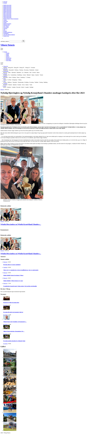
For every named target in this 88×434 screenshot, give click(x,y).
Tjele (4, 81)
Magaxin (5, 262)
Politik (7, 55)
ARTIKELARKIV (5, 41)
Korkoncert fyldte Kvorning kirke (11, 302)
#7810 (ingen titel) (7, 17)
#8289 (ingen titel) (7, 5)
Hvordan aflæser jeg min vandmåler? (12, 264)
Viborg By (5, 66)
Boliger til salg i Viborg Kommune (10, 18)
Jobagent (5, 28)
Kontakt (5, 2)
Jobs (4, 29)
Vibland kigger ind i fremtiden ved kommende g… (15, 321)
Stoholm (5, 73)
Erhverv (8, 56)
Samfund (5, 267)
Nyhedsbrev (6, 33)
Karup (4, 86)
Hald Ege (5, 68)
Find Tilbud (8, 60)
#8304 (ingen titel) (7, 11)
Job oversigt (6, 27)
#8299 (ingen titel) (7, 8)
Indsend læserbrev (7, 23)
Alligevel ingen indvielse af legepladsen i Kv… (13, 331)
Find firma (5, 21)
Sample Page (6, 36)
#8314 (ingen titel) (7, 15)
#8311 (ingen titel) (7, 13)
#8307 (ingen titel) (7, 12)
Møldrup (5, 76)
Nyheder (5, 51)
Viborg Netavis (8, 45)
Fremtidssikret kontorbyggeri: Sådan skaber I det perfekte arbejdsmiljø (20, 286)
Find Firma (8, 59)
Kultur (7, 54)
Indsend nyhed (6, 24)
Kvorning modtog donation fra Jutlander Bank (14, 340)
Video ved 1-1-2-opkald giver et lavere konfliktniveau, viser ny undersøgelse (20, 270)
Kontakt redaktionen (7, 32)
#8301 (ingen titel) (7, 10)
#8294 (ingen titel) (7, 6)
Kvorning (5, 305)
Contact (5, 20)
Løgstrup (5, 83)
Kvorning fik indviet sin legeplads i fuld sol (13, 312)
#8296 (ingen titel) (7, 7)
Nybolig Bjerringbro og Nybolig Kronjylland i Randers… (21, 224)
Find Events (8, 58)
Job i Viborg (6, 26)
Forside (5, 22)
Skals (4, 78)
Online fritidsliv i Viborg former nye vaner (13, 280)
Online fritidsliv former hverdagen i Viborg (13, 275)
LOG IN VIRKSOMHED (9, 34)
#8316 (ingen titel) (7, 16)
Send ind (5, 1)
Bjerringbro (5, 71)
